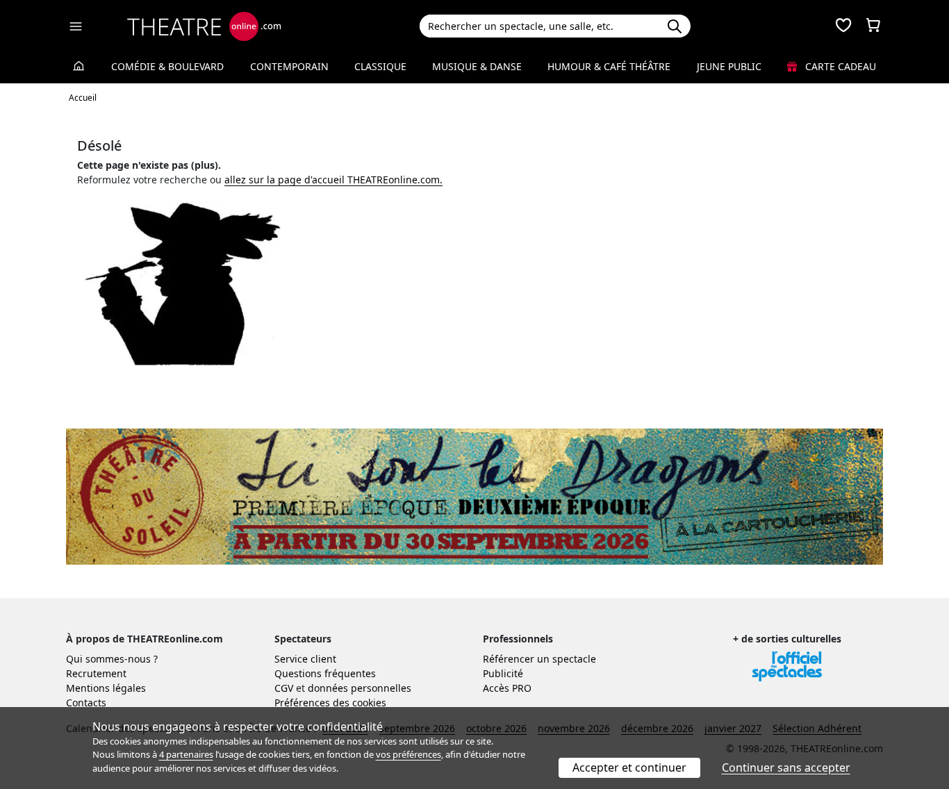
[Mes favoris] (843, 26)
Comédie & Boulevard (167, 66)
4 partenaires (186, 754)
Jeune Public (729, 66)
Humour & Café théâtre (608, 66)
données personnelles (359, 688)
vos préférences (408, 754)
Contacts (86, 702)
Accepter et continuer (629, 767)
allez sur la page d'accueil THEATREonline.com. (333, 179)
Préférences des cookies (330, 702)
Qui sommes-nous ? (112, 658)
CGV (283, 688)
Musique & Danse (477, 66)
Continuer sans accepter (786, 767)
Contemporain (289, 66)
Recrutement (96, 673)
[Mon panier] (873, 26)
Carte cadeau (839, 66)
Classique (380, 66)
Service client (305, 658)
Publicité (503, 673)
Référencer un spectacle (539, 658)
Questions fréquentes (325, 673)
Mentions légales (106, 688)
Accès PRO (507, 688)
